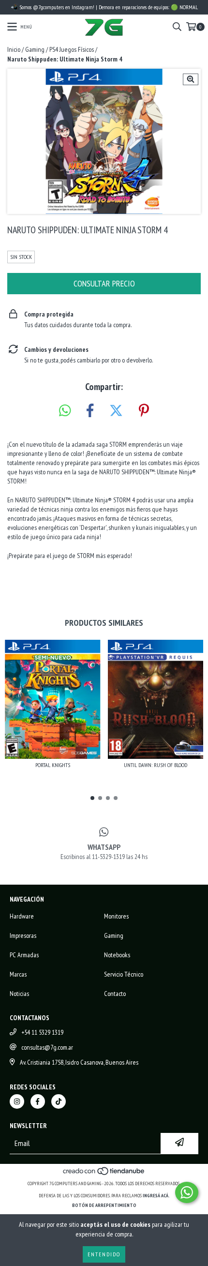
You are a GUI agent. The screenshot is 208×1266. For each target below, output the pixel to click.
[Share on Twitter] (116, 411)
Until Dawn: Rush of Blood (155, 765)
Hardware (22, 916)
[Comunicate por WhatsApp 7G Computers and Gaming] (186, 1192)
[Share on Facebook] (90, 411)
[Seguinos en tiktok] (58, 1101)
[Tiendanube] (104, 1174)
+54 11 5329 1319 (42, 1032)
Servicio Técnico (123, 974)
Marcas (18, 974)
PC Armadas (24, 954)
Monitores (116, 916)
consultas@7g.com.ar (47, 1047)
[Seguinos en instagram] (17, 1101)
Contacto (115, 993)
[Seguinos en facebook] (37, 1101)
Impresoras (23, 935)
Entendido (104, 1254)
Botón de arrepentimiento (104, 1205)
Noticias (19, 993)
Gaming (35, 49)
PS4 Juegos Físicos (71, 49)
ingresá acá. (156, 1195)
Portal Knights (52, 765)
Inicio (13, 49)
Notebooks (117, 954)
